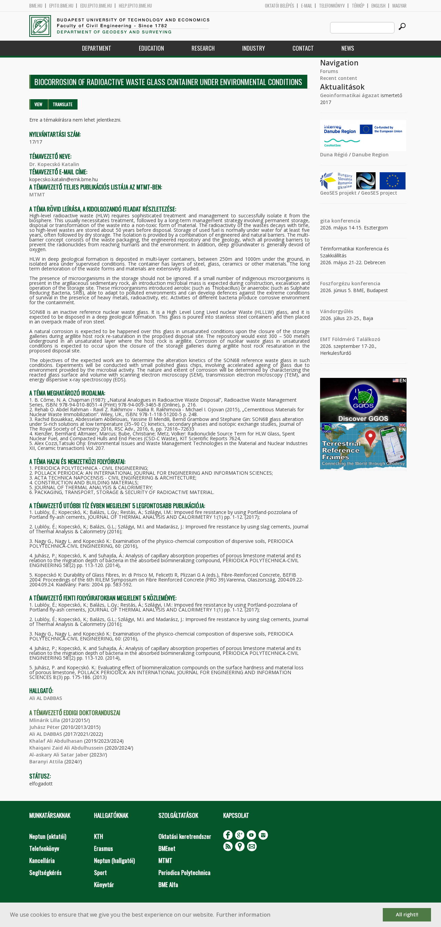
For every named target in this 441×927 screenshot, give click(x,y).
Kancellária (42, 860)
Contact (303, 48)
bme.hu (35, 5)
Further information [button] (243, 914)
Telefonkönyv (332, 5)
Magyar (399, 5)
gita (325, 220)
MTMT (37, 194)
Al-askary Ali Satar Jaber (58, 754)
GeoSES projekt (338, 192)
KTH (98, 836)
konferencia (345, 220)
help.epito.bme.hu (135, 5)
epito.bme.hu (61, 5)
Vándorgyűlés (336, 311)
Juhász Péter (44, 727)
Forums (329, 71)
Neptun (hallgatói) (114, 860)
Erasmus (103, 848)
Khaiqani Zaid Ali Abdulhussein (66, 747)
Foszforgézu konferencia (350, 283)
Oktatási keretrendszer (184, 836)
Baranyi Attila (46, 761)
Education (151, 48)
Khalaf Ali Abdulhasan (56, 741)
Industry (253, 48)
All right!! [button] (407, 914)
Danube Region (370, 154)
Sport (100, 872)
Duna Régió (334, 154)
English (378, 5)
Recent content (338, 78)
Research (203, 48)
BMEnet (166, 848)
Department (96, 48)
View (38, 104)
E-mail (306, 5)
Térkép (358, 5)
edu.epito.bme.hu (96, 5)
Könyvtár (104, 884)
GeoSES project (379, 192)
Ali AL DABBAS (45, 698)
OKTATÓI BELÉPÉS (279, 5)
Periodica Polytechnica (184, 872)
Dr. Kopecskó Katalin (54, 164)
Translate (62, 104)
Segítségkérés (45, 872)
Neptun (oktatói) (47, 836)
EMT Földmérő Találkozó (350, 339)
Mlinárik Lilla (44, 720)
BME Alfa (168, 884)
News (347, 48)
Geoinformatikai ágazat (349, 95)
